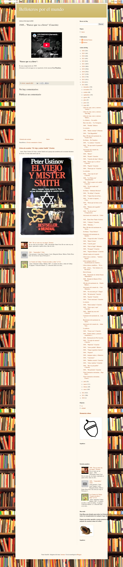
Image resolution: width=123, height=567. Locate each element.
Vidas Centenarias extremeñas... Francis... (91, 377)
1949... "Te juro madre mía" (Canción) (91, 187)
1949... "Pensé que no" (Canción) (92, 168)
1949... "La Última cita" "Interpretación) (89, 178)
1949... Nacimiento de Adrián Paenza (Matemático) (93, 275)
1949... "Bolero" (87, 154)
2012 (83, 393)
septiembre (87, 95)
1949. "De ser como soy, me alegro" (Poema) (41, 243)
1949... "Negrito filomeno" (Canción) (93, 251)
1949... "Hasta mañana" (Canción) (92, 305)
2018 (83, 72)
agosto (85, 97)
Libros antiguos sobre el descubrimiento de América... (92, 262)
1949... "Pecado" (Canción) (90, 156)
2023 (83, 58)
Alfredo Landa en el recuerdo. (91, 254)
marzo (85, 384)
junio (85, 103)
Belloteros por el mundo (41, 9)
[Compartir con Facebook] (46, 83)
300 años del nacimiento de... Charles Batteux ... (93, 284)
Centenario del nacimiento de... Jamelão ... (91, 235)
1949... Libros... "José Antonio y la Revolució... (92, 268)
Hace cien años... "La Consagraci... (92, 123)
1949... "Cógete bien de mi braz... (92, 196)
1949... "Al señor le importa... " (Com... (92, 199)
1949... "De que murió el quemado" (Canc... (93, 146)
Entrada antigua (69, 139)
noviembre (87, 89)
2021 (83, 64)
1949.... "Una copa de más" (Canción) (90, 174)
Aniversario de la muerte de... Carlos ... (93, 216)
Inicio (48, 139)
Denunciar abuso (85, 413)
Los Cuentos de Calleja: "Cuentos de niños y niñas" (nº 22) (45, 262)
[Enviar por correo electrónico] (41, 83)
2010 (83, 398)
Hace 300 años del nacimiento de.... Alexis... (93, 228)
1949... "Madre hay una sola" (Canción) (91, 312)
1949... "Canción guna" (89, 244)
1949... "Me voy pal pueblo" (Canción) (91, 366)
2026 (83, 51)
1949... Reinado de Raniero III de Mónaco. (92, 279)
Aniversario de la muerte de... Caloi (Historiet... (93, 288)
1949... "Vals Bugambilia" (90, 133)
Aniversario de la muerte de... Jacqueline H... (91, 150)
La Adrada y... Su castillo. (90, 120)
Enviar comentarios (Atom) (34, 142)
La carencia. (86, 128)
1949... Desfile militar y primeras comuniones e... (92, 334)
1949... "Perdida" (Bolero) (90, 125)
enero (85, 389)
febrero (86, 387)
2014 (83, 82)
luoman (63, 554)
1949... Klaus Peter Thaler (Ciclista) (93, 219)
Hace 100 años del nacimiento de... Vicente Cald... (92, 136)
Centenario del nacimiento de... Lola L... (93, 316)
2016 (83, 77)
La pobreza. (86, 328)
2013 (83, 85)
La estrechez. (86, 171)
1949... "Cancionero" (89, 358)
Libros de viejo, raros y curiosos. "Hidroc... (92, 116)
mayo (85, 105)
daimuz (85, 42)
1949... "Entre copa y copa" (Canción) (90, 308)
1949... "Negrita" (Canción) (90, 166)
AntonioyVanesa (87, 40)
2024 (83, 56)
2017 (83, 74)
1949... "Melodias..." (89, 225)
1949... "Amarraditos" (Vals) (37, 252)
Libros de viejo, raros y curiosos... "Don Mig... (92, 112)
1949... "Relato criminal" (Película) (93, 131)
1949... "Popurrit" (88, 352)
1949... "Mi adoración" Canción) (92, 294)
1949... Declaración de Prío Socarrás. (93, 338)
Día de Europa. (87, 272)
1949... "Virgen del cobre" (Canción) (93, 238)
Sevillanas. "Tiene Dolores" (90, 231)
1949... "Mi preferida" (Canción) (92, 370)
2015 (83, 79)
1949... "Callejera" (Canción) (91, 222)
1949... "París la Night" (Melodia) (92, 246)
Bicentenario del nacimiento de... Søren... (92, 320)
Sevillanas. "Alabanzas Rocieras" (92, 190)
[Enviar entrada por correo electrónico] (37, 83)
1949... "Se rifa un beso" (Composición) (90, 212)
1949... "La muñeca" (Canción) (91, 143)
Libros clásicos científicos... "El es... (93, 265)
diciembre (86, 87)
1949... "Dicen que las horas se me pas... (92, 203)
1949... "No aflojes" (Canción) (91, 193)
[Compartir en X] (44, 83)
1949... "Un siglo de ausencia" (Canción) (91, 341)
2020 (83, 66)
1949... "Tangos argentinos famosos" (93, 350)
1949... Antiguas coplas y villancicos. (93, 355)
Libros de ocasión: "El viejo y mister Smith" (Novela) (36, 148)
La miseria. (86, 302)
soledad (83, 408)
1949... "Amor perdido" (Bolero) (92, 347)
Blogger (79, 554)
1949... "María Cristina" (89, 241)
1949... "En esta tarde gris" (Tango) (93, 291)
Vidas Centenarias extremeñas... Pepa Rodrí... (93, 373)
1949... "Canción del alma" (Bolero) (93, 159)
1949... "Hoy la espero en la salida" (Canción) (92, 183)
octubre (86, 92)
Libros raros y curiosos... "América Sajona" (92, 257)
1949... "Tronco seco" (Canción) (92, 331)
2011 (83, 395)
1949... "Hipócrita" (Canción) (91, 345)
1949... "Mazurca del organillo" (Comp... (91, 207)
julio (85, 100)
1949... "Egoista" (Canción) (90, 297)
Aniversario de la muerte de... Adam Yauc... (93, 325)
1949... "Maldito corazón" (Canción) (93, 360)
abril (85, 381)
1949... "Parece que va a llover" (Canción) (92, 162)
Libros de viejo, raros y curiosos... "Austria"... (92, 108)
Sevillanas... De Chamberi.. (90, 140)
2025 (83, 53)
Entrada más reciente (25, 139)
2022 (83, 61)
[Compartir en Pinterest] (48, 83)
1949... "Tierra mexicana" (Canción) (93, 299)
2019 (83, 69)
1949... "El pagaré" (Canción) (91, 249)
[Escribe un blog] (42, 83)
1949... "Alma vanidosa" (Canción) (92, 363)
